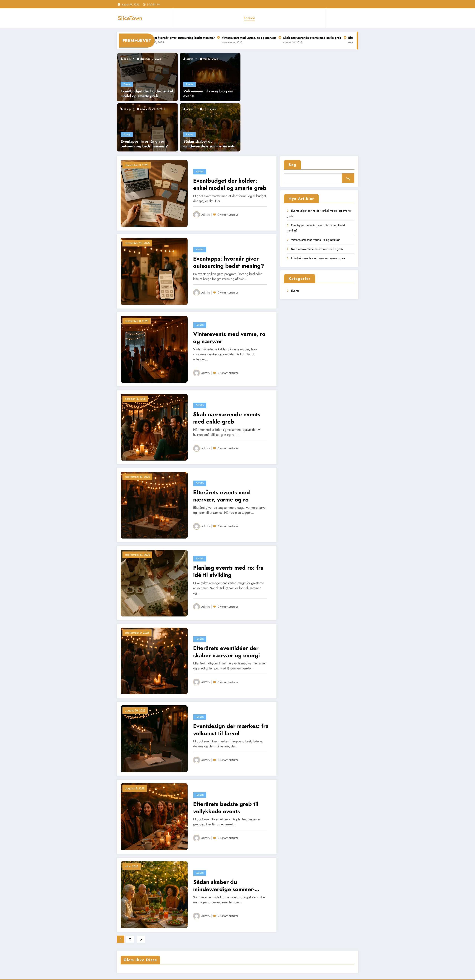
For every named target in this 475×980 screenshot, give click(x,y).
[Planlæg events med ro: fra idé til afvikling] (154, 583)
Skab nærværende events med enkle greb (273, 38)
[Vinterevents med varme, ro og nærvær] (154, 349)
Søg (292, 164)
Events (126, 84)
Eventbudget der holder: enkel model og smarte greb (147, 94)
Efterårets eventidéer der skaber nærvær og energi (226, 651)
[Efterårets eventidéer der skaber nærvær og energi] (154, 661)
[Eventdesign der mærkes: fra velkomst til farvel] (154, 738)
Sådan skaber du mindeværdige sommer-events (209, 144)
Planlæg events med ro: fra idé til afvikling (228, 571)
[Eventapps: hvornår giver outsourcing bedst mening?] (147, 127)
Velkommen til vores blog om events (208, 94)
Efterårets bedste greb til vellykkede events (225, 807)
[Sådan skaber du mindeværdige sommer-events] (210, 127)
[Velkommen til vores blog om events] (210, 76)
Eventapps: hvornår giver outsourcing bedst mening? (144, 144)
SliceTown (130, 18)
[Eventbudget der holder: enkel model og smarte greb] (147, 76)
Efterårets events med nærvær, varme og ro (339, 38)
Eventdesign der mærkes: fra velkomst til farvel (230, 729)
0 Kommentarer (227, 214)
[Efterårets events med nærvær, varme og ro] (154, 505)
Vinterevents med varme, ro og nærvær (210, 38)
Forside (249, 18)
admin (127, 59)
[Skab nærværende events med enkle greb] (154, 427)
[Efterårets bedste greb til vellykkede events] (154, 816)
